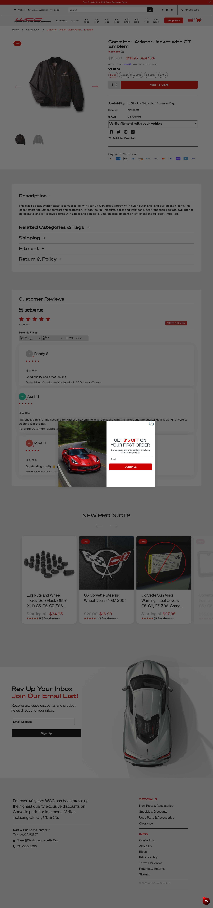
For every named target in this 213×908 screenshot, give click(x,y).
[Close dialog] (151, 424)
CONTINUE (131, 466)
